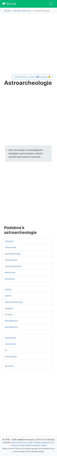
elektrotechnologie (14, 302)
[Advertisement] (28, 44)
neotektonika (11, 260)
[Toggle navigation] (51, 4)
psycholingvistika (13, 266)
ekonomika (10, 272)
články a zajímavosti (43, 442)
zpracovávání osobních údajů (32, 445)
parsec (8, 296)
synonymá (16, 442)
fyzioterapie (10, 344)
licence (14, 445)
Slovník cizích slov (22, 11)
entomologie (11, 356)
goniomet (9, 366)
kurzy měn (27, 442)
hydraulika (10, 279)
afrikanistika (10, 247)
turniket (8, 314)
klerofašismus (11, 321)
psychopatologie (12, 254)
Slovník (11, 3)
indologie (9, 241)
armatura (9, 308)
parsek (8, 289)
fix (6, 350)
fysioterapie (10, 338)
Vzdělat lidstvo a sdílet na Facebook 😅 (32, 77)
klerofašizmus (11, 327)
